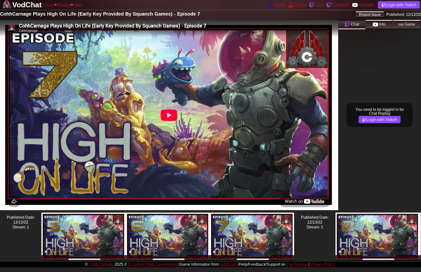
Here (78, 5)
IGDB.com (229, 264)
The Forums (297, 264)
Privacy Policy (322, 264)
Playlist (64, 5)
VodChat (27, 5)
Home (49, 5)
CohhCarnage (101, 264)
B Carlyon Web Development (153, 264)
